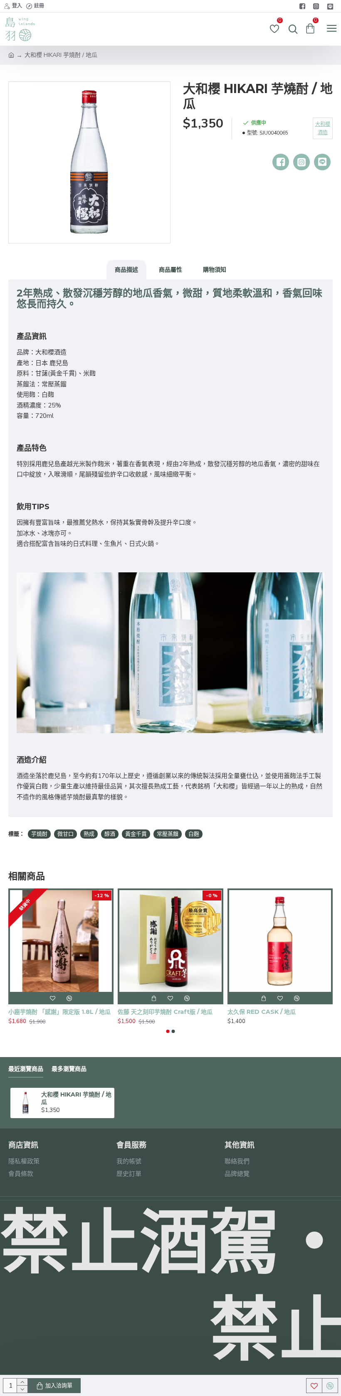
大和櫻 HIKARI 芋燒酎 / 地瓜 (76, 1098)
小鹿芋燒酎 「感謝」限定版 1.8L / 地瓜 (59, 1012)
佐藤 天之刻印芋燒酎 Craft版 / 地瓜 (165, 1012)
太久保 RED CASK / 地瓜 (261, 1012)
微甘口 (65, 834)
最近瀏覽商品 (25, 1068)
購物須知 (214, 269)
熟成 (89, 834)
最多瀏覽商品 (69, 1068)
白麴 (193, 834)
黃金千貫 (136, 834)
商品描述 (126, 269)
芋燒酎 (39, 834)
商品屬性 (170, 269)
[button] (168, 1031)
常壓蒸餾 (167, 834)
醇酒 (109, 834)
